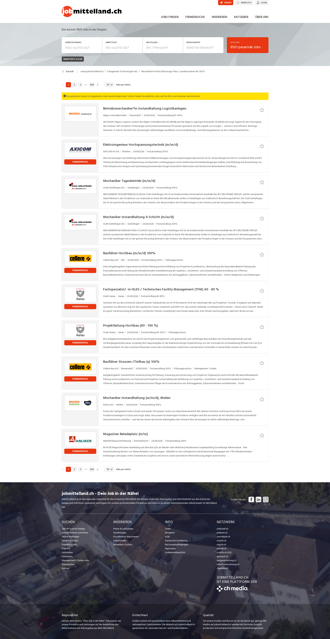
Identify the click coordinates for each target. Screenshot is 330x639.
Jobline (65, 568)
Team (168, 529)
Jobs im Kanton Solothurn (75, 533)
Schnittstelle (119, 541)
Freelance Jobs (69, 545)
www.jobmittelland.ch (92, 71)
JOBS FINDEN (170, 16)
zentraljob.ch (223, 537)
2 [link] (74, 85)
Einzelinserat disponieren (126, 537)
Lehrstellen (67, 552)
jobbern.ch (222, 533)
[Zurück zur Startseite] (232, 591)
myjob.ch (221, 545)
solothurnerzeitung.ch (228, 564)
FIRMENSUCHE (195, 16)
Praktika (66, 548)
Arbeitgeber (68, 564)
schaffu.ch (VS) (224, 552)
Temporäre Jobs (70, 541)
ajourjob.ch (222, 556)
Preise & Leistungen (123, 529)
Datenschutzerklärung (176, 541)
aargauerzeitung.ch (226, 560)
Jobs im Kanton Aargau (73, 529)
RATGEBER (241, 16)
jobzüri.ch (222, 548)
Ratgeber (170, 533)
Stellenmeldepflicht (175, 552)
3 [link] (80, 85)
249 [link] (92, 85)
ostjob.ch (221, 541)
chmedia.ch (222, 568)
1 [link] (68, 85)
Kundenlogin (119, 533)
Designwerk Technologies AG (122, 71)
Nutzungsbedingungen (176, 545)
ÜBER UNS (261, 16)
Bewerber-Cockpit (123, 545)
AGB (167, 537)
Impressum (170, 548)
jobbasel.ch (222, 529)
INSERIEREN (219, 16)
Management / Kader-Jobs (75, 560)
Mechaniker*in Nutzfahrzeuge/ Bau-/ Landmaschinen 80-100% (173, 71)
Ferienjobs (67, 556)
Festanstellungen (70, 537)
